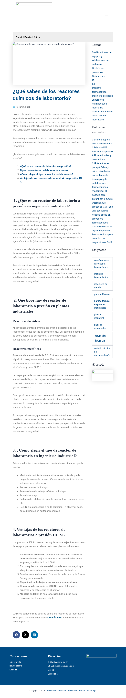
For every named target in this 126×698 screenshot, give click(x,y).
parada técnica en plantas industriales (102, 304)
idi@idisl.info (16, 666)
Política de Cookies (76, 690)
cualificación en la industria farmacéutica (102, 263)
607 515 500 (15, 662)
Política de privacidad (56, 690)
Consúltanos (54, 617)
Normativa (97, 107)
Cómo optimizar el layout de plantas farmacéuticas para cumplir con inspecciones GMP (102, 234)
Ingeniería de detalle (102, 95)
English (28, 37)
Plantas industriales (102, 111)
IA (93, 80)
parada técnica (102, 294)
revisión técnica (100, 338)
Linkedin (13, 669)
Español (20, 37)
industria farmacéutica (101, 276)
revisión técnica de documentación (102, 352)
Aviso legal (91, 690)
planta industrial (99, 316)
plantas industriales (100, 326)
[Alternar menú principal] (106, 16)
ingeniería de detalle (100, 286)
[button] (16, 634)
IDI (93, 84)
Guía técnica (98, 76)
